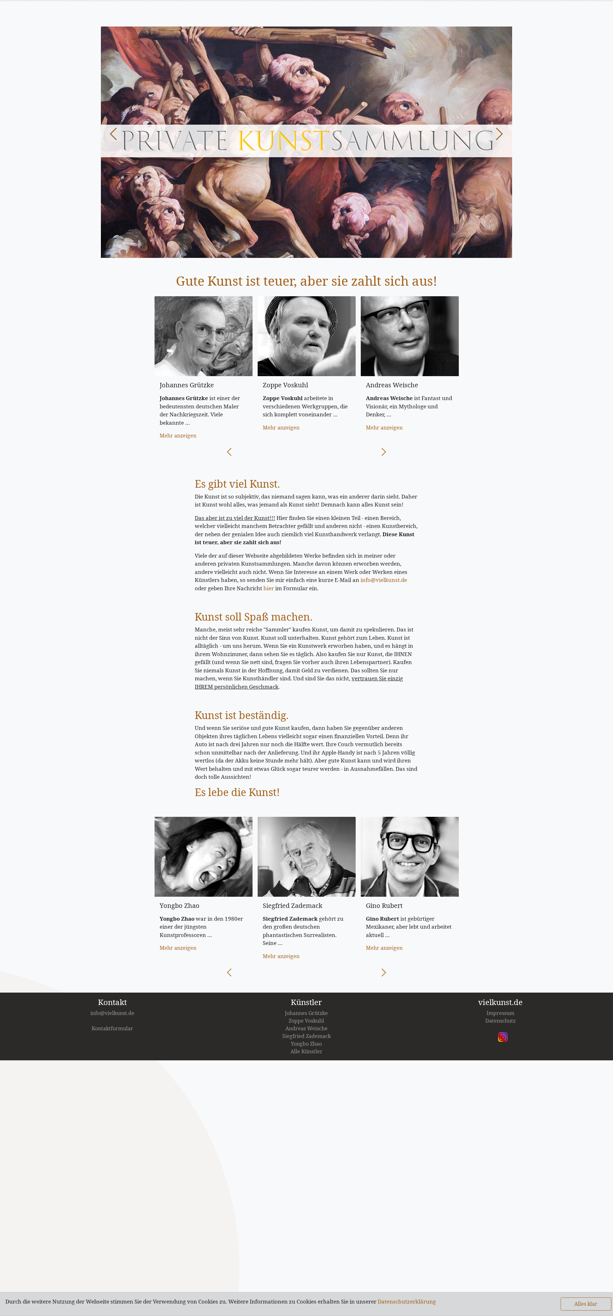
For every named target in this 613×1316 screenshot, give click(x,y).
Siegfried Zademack (306, 1036)
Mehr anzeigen (178, 435)
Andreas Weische (306, 1028)
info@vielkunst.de (383, 580)
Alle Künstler (306, 1051)
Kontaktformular (112, 1028)
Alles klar (585, 1303)
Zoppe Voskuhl (306, 1020)
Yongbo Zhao (306, 1043)
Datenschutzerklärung (407, 1301)
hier (268, 588)
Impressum (500, 1013)
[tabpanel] (306, 142)
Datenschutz (500, 1020)
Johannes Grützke (306, 1013)
